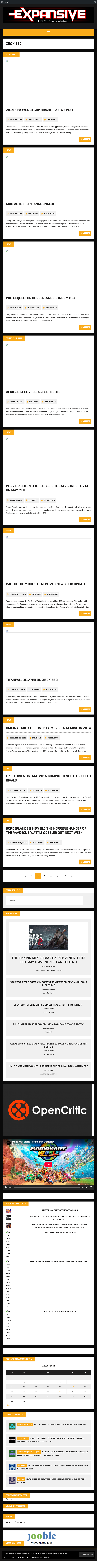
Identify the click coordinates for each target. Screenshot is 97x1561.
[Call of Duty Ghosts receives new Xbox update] (48, 578)
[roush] (12, 1469)
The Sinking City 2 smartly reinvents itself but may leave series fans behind (48, 959)
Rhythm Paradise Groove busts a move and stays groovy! (48, 1024)
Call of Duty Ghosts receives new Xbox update (46, 584)
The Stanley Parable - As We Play (59, 1232)
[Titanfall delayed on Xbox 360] (48, 673)
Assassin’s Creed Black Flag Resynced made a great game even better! (48, 1045)
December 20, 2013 (18, 738)
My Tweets (7, 1499)
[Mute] (87, 1187)
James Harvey (34, 120)
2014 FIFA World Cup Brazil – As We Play (39, 109)
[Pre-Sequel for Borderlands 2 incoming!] (48, 292)
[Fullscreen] (91, 1187)
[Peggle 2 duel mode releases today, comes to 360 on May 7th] (48, 480)
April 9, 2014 (15, 308)
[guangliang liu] (12, 1428)
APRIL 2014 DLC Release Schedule (33, 391)
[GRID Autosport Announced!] (48, 197)
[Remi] (12, 1482)
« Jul (7, 1405)
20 (60, 1392)
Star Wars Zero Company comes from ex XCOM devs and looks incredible (48, 984)
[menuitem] (2, 2)
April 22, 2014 (16, 214)
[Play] (6, 1187)
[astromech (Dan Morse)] (12, 1455)
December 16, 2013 (18, 790)
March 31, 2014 (16, 402)
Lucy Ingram (38, 843)
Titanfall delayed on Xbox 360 (32, 679)
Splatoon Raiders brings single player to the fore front (49, 1004)
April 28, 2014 (16, 120)
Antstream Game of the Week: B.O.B (60, 1210)
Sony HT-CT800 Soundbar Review (60, 1311)
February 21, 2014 (18, 594)
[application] (48, 1164)
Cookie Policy (47, 1557)
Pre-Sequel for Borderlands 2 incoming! (40, 297)
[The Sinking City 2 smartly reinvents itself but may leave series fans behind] (48, 949)
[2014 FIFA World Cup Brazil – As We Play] (48, 103)
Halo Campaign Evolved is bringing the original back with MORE (48, 1066)
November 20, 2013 (18, 843)
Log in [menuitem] (7, 2)
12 (65, 876)
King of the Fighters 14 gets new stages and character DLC (60, 1261)
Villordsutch (33, 308)
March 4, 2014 (16, 500)
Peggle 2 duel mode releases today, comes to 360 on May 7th (47, 487)
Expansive (33, 402)
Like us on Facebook (15, 1506)
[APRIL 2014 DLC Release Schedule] (48, 386)
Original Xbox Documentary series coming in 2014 (48, 728)
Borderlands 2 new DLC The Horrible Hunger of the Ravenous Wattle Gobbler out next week (46, 830)
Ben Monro (33, 214)
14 (73, 1387)
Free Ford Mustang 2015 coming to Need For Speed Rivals (48, 778)
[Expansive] (48, 15)
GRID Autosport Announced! (30, 203)
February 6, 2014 (17, 690)
